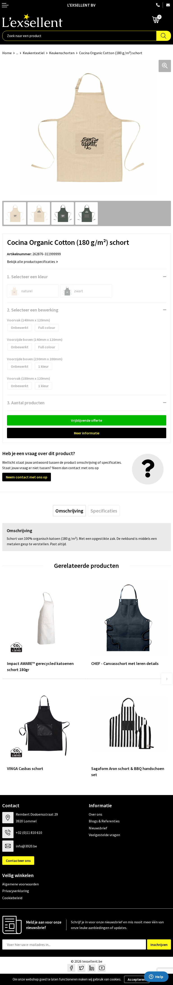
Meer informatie (86, 433)
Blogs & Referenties (104, 821)
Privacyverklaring (15, 891)
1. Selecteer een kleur (27, 276)
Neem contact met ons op (26, 477)
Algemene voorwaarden (20, 884)
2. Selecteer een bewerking (32, 310)
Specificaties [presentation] (104, 511)
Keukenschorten (62, 53)
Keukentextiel (34, 53)
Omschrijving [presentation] (69, 511)
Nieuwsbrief (98, 828)
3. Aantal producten (26, 402)
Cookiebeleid (12, 898)
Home (7, 53)
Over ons (95, 814)
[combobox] (79, 36)
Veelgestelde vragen (104, 835)
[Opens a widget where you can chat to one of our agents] (156, 977)
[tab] (69, 510)
